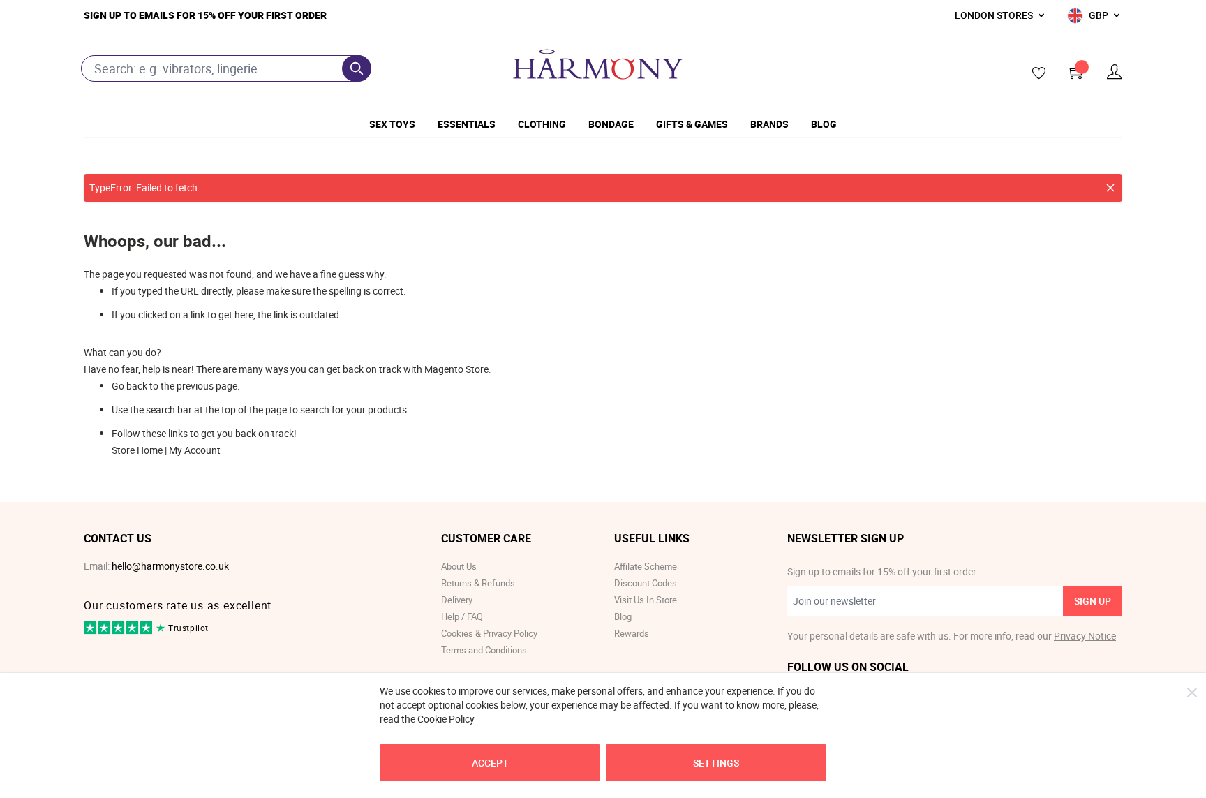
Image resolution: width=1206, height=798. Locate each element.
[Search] (356, 68)
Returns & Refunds (478, 583)
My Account (195, 450)
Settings (716, 762)
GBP (1098, 15)
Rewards (631, 633)
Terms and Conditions (484, 650)
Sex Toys (392, 124)
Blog (824, 124)
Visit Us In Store (645, 599)
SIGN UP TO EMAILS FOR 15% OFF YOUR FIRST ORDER (205, 15)
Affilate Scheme (645, 566)
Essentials (467, 124)
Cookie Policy (446, 718)
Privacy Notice (1085, 635)
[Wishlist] (1034, 74)
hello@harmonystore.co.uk (170, 565)
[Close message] (1110, 188)
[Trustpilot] (119, 630)
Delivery (456, 599)
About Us (459, 566)
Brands (769, 124)
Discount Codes (645, 583)
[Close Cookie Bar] (1192, 692)
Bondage (611, 124)
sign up (1092, 600)
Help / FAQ (462, 616)
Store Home (137, 450)
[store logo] (598, 64)
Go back (129, 385)
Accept (490, 762)
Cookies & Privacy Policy (489, 633)
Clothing (542, 124)
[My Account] (1114, 72)
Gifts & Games (692, 124)
